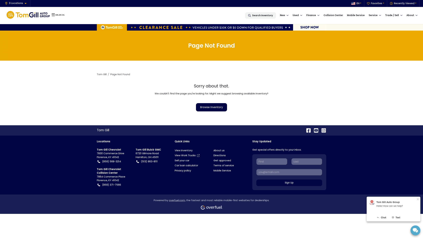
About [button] (410, 15)
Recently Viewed (404, 3)
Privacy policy (183, 170)
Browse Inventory (211, 107)
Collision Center (333, 15)
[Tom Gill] (35, 15)
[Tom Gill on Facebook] (307, 130)
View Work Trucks (185, 155)
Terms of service (223, 165)
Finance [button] (311, 15)
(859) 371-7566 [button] (111, 184)
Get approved (222, 160)
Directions (219, 155)
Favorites (376, 3)
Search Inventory (262, 15)
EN (358, 3)
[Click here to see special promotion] (211, 27)
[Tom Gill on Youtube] (315, 130)
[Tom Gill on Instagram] (322, 130)
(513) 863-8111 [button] (149, 161)
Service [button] (373, 15)
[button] (17, 3)
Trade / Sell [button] (392, 15)
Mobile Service (356, 15)
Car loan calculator (186, 165)
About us (219, 150)
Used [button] (296, 15)
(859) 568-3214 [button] (111, 161)
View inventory (183, 150)
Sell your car (182, 160)
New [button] (282, 15)
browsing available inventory (249, 93)
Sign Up (289, 182)
